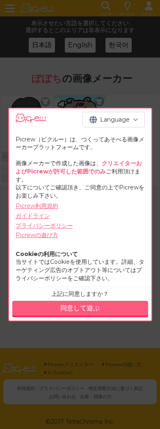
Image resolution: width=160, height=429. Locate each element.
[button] (113, 119)
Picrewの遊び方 (37, 235)
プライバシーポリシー (44, 225)
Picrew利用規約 (37, 206)
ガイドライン (33, 215)
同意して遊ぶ (80, 308)
